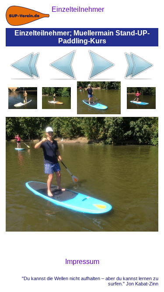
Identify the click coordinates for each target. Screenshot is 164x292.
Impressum (82, 261)
